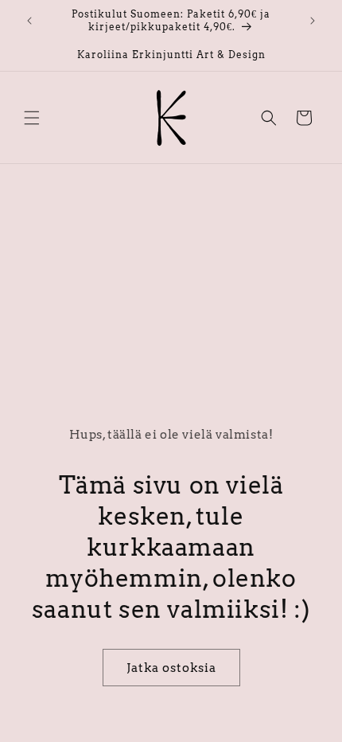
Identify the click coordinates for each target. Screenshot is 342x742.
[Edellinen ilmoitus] (29, 20)
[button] (31, 117)
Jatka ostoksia (171, 668)
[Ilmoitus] (312, 20)
